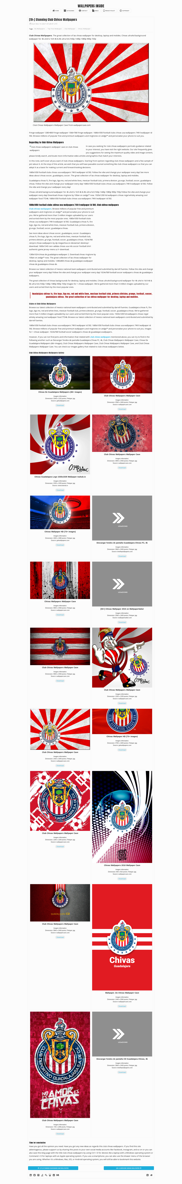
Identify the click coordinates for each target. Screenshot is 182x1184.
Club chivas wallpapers (40, 208)
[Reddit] (54, 1175)
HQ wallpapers (39, 29)
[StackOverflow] (42, 1175)
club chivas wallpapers (100, 337)
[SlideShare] (50, 1175)
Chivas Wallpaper (84, 29)
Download (60, 405)
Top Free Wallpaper (55, 29)
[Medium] (57, 1175)
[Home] (151, 1175)
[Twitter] (34, 1175)
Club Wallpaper (70, 29)
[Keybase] (46, 1175)
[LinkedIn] (31, 1175)
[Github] (38, 1175)
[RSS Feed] (147, 1175)
